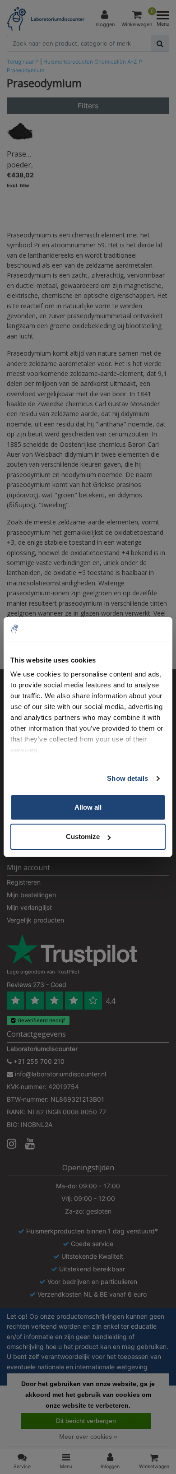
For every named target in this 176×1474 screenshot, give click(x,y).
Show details (127, 778)
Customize (83, 836)
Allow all (88, 807)
